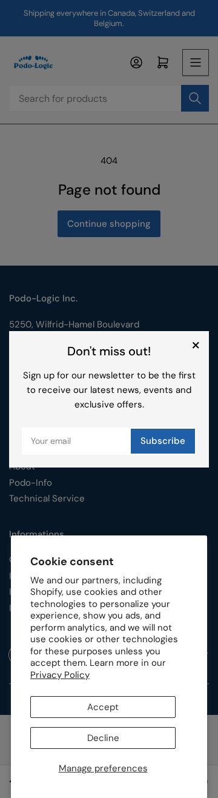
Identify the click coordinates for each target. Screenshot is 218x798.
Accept (103, 707)
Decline (103, 738)
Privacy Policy (60, 675)
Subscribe (162, 441)
